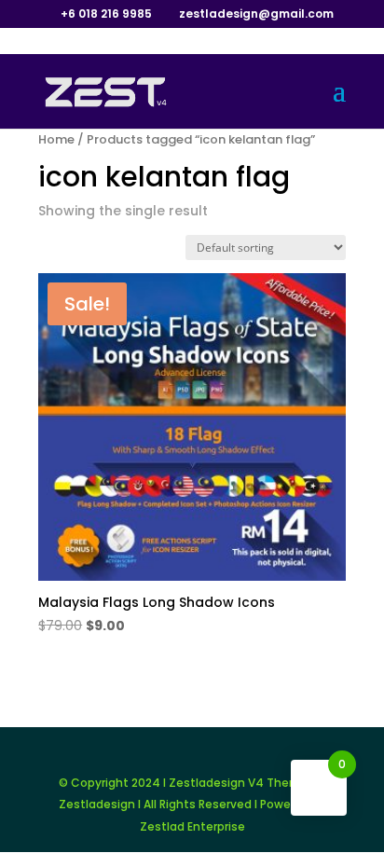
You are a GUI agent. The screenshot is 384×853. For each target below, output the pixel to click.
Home (56, 139)
